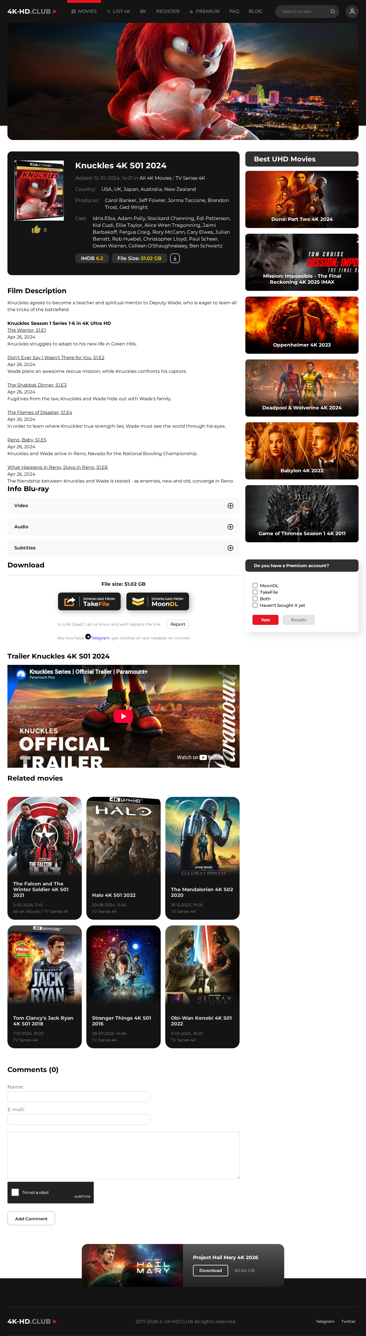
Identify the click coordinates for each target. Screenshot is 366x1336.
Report (177, 624)
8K (143, 11)
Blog (255, 11)
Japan (131, 189)
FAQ (234, 11)
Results (298, 619)
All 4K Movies (156, 178)
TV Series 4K (190, 178)
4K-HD (29, 11)
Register (168, 11)
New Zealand (180, 189)
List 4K (121, 11)
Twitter (348, 1321)
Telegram (100, 638)
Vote (265, 619)
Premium (207, 11)
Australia (151, 189)
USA (107, 189)
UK (117, 189)
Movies (87, 11)
